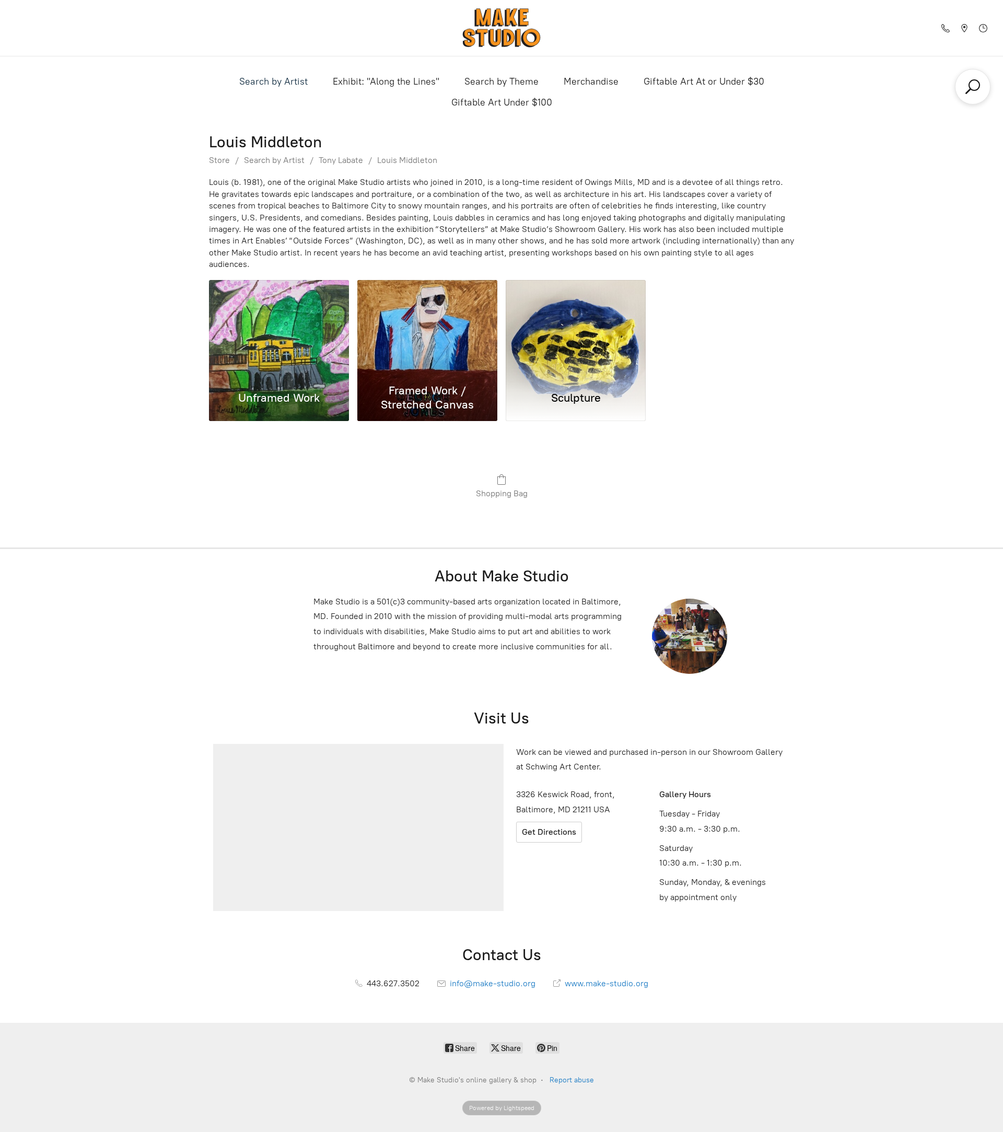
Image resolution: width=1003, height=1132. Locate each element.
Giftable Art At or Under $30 (704, 81)
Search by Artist (273, 81)
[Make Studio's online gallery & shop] (501, 28)
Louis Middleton (407, 160)
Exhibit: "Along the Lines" (386, 81)
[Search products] (972, 86)
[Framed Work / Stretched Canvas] (427, 329)
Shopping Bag (502, 493)
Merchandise (591, 81)
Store (219, 160)
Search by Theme (501, 81)
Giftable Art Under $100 (501, 102)
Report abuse (572, 1080)
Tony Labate (341, 160)
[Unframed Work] (279, 329)
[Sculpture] (576, 329)
